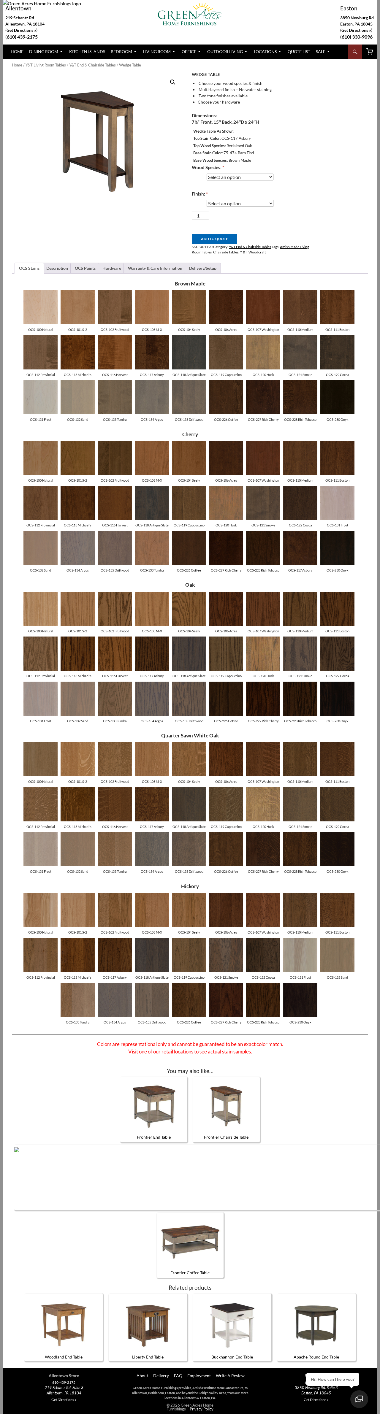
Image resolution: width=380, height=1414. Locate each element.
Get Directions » (356, 30)
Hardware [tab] (111, 268)
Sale (320, 51)
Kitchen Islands (87, 51)
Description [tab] (57, 268)
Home (17, 51)
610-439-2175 (63, 1382)
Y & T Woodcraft (253, 252)
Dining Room (43, 51)
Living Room (157, 51)
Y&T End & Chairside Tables (92, 65)
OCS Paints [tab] (85, 268)
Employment (199, 1375)
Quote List (299, 51)
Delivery (161, 1375)
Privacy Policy (201, 1409)
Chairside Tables (225, 252)
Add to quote (214, 239)
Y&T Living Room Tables (46, 65)
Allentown (18, 8)
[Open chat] (359, 1399)
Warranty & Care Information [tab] (155, 268)
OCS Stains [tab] (29, 268)
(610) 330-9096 (356, 36)
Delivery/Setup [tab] (202, 268)
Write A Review (230, 1375)
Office (189, 51)
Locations (265, 51)
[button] (172, 82)
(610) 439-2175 (21, 36)
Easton (348, 8)
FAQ (178, 1375)
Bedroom (121, 51)
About (142, 1375)
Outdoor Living (225, 51)
